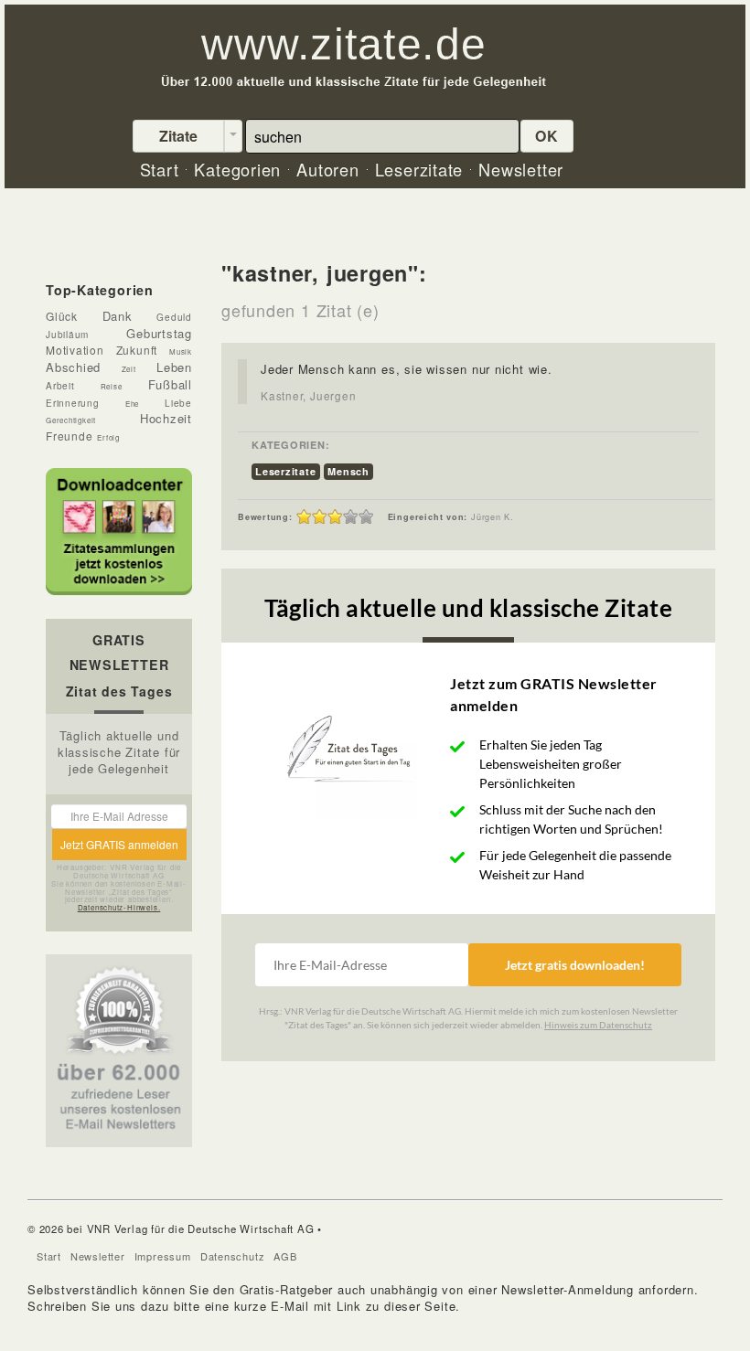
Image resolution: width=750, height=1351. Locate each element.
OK (547, 135)
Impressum (162, 1256)
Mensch (348, 471)
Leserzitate (285, 471)
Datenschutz (232, 1256)
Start (49, 1256)
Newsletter (97, 1256)
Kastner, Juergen (308, 395)
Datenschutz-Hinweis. (119, 907)
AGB (284, 1256)
